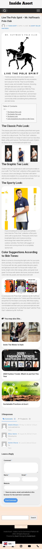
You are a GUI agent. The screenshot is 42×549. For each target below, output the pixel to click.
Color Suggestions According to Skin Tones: (20, 119)
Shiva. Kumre (12, 434)
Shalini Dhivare (13, 425)
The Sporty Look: (12, 116)
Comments (10, 419)
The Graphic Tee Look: (14, 114)
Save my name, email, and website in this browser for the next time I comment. (19, 493)
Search (4, 514)
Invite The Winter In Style (13, 345)
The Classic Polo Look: (14, 112)
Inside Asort (31, 536)
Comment (8, 460)
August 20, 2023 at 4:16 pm (28, 434)
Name (6, 475)
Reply (9, 430)
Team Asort (12, 26)
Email (24, 475)
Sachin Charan (13, 443)
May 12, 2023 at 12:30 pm (29, 425)
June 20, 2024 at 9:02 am (28, 443)
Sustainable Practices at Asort (15, 404)
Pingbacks (25, 419)
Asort (17, 536)
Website (6, 483)
